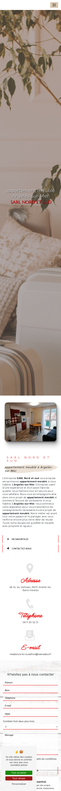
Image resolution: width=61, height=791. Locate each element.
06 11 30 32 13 (30, 622)
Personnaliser (19, 783)
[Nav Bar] (54, 5)
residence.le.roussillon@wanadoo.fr (30, 654)
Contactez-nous (21, 548)
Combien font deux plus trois (18, 721)
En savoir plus (20, 539)
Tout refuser (18, 778)
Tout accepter (18, 772)
